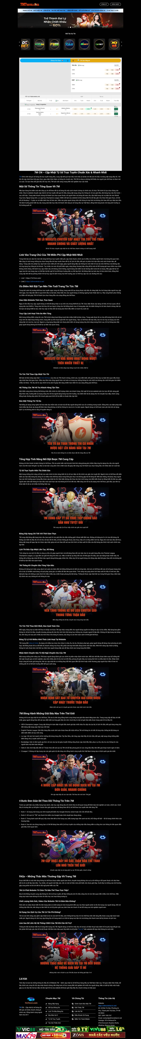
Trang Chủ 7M (27, 10)
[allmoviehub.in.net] (29, 4)
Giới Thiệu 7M (37, 10)
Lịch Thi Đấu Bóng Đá (98, 10)
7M (20, 177)
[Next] (118, 21)
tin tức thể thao (45, 378)
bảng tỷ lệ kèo (33, 643)
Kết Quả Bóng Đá (84, 10)
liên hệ (81, 929)
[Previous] (22, 21)
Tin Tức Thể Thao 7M (58, 10)
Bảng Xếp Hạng (72, 10)
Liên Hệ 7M (46, 10)
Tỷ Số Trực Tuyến (112, 10)
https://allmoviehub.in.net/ (35, 281)
